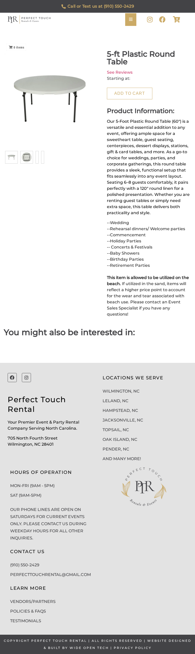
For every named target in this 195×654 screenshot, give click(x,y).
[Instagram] (150, 19)
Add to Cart (129, 93)
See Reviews (120, 72)
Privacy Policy (133, 648)
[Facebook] (162, 19)
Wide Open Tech (89, 648)
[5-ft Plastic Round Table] (11, 157)
